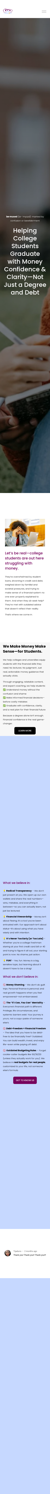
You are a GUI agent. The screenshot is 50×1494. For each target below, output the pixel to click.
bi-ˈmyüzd (24, 216)
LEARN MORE (25, 730)
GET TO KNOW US (25, 1080)
